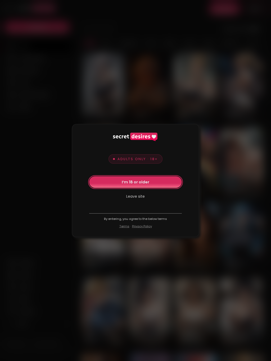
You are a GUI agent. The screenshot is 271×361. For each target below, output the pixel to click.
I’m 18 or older (135, 182)
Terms (124, 226)
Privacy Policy (142, 226)
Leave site (135, 196)
